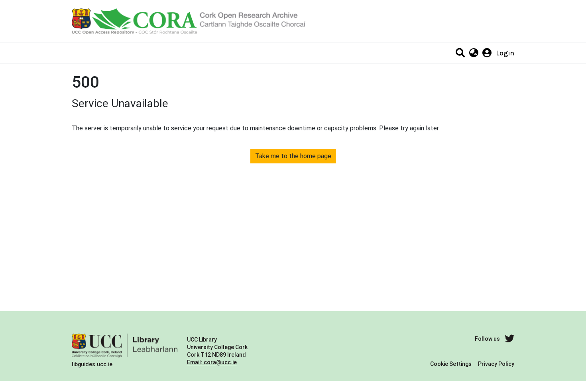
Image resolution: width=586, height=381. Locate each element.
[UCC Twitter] (509, 339)
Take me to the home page (293, 156)
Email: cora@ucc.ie (212, 362)
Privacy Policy (496, 364)
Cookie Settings (451, 364)
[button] (473, 53)
